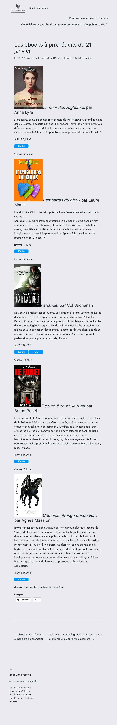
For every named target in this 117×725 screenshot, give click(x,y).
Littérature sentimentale (73, 58)
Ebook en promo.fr (38, 8)
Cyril (36, 58)
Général (57, 58)
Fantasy (48, 58)
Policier (88, 58)
